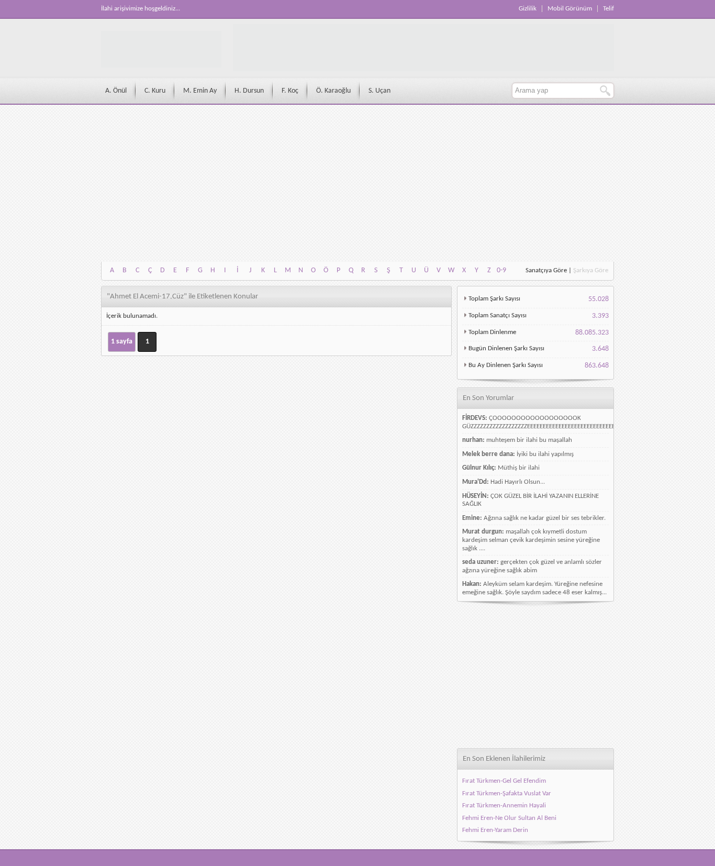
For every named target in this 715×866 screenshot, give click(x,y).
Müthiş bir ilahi (519, 467)
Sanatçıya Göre (546, 270)
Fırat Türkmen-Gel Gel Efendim (504, 781)
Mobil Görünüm (570, 8)
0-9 (501, 270)
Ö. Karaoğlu (333, 91)
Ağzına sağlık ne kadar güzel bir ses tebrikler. (545, 518)
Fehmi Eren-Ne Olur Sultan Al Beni (509, 818)
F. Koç (290, 91)
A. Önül (116, 91)
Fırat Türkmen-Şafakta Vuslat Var (506, 793)
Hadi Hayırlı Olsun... (517, 482)
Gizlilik (528, 8)
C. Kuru (154, 91)
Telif (608, 8)
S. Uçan (379, 91)
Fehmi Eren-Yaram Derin (495, 830)
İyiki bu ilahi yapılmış (545, 454)
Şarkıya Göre (590, 270)
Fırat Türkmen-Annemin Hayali (504, 805)
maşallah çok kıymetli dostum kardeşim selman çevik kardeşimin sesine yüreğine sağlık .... (531, 539)
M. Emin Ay (200, 91)
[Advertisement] (357, 183)
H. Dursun (249, 91)
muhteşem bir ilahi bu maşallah (529, 440)
